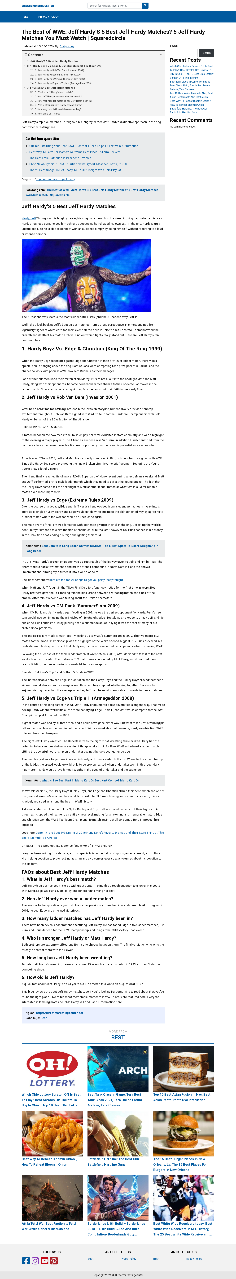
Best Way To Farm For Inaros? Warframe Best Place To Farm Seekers (75, 152)
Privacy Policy (48, 16)
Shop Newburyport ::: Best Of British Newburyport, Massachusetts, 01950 (78, 164)
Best (27, 16)
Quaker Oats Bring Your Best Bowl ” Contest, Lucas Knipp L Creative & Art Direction (83, 146)
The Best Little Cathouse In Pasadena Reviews (60, 158)
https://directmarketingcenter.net (59, 1012)
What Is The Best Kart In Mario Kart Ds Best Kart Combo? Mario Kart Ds (90, 780)
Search (174, 45)
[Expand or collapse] (161, 54)
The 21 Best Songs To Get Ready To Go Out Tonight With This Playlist (75, 170)
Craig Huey (67, 46)
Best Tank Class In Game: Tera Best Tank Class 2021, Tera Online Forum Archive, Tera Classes (190, 85)
